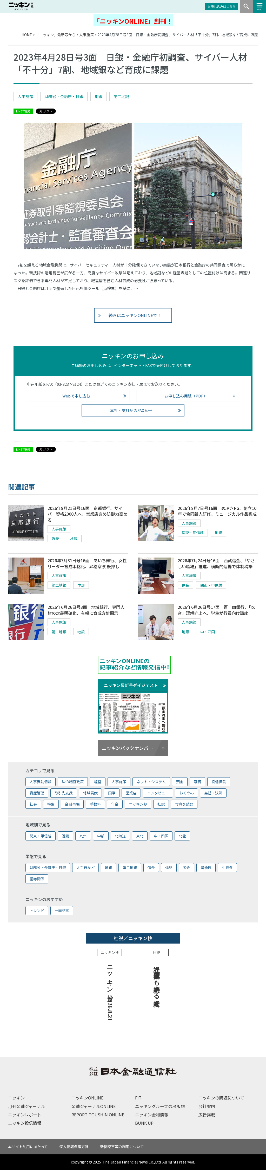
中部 (81, 585)
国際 (111, 792)
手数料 (95, 804)
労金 (186, 867)
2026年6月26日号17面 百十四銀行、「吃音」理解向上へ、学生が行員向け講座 (216, 610)
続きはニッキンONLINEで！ (135, 315)
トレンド (37, 910)
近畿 (55, 538)
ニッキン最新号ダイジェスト (131, 685)
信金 (185, 585)
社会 (33, 804)
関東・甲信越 (193, 532)
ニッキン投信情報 (24, 1123)
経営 (97, 781)
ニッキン (16, 1098)
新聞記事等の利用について (122, 1146)
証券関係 (37, 878)
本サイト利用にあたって (28, 1146)
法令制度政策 (73, 781)
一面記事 (62, 910)
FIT (138, 1098)
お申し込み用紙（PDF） (185, 396)
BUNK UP (144, 1123)
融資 (197, 781)
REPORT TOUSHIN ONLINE (97, 1114)
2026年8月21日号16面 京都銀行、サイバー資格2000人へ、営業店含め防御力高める (88, 514)
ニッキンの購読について (221, 1098)
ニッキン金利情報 (151, 1114)
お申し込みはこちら (222, 6)
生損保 (227, 867)
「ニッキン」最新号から (56, 34)
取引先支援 (64, 792)
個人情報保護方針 (74, 1146)
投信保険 (218, 781)
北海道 (120, 835)
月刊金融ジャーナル (26, 1106)
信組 (168, 867)
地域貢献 (90, 792)
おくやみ (186, 792)
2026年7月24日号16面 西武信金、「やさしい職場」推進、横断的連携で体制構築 (216, 563)
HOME (27, 34)
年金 (114, 804)
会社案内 (206, 1106)
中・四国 (207, 631)
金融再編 (72, 804)
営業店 (131, 792)
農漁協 (206, 867)
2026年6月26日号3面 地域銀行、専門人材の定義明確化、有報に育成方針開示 (86, 610)
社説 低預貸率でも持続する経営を (156, 982)
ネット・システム (151, 781)
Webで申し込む (76, 396)
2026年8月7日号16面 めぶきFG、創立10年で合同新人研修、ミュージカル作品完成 (217, 511)
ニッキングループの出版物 (160, 1106)
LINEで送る (23, 111)
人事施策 (86, 34)
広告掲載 (206, 1114)
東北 (139, 835)
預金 (179, 781)
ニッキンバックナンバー (127, 747)
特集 (51, 804)
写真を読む (184, 804)
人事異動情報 (40, 781)
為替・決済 (213, 792)
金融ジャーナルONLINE (93, 1106)
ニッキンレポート (24, 1114)
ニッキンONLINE (87, 1098)
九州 (83, 835)
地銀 (98, 96)
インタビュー (158, 792)
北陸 (182, 835)
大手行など (85, 867)
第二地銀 (121, 96)
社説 (161, 804)
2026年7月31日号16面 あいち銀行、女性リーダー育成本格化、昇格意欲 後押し (87, 563)
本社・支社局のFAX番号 (131, 410)
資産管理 (37, 792)
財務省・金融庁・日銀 (63, 96)
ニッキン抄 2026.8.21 (110, 991)
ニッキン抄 (138, 804)
